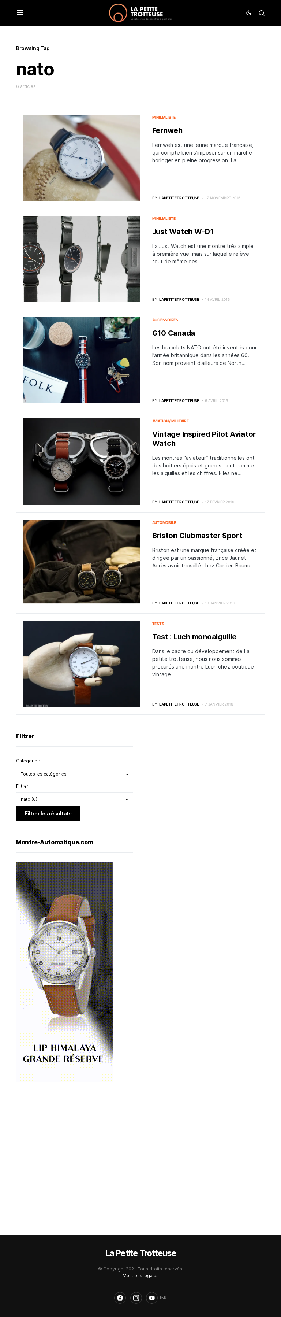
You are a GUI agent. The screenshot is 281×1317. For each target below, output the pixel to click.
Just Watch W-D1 (183, 231)
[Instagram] (136, 1298)
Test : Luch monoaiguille (194, 636)
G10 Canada (173, 333)
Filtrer (22, 786)
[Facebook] (120, 1298)
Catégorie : (28, 760)
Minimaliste (164, 117)
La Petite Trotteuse (140, 1253)
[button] (20, 12)
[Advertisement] (203, 778)
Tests (158, 623)
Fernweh (167, 130)
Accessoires (165, 320)
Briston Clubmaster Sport (197, 535)
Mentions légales (141, 1275)
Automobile (164, 522)
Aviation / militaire (170, 421)
